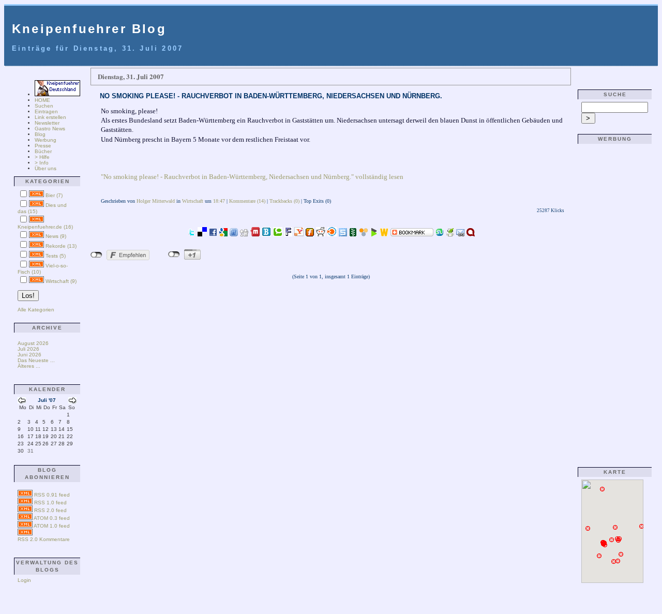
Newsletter (47, 123)
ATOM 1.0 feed (52, 526)
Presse (43, 145)
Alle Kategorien (36, 309)
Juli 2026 (28, 349)
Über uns (45, 168)
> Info (42, 163)
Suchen (44, 106)
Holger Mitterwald (156, 201)
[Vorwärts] (72, 402)
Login (24, 580)
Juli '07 (47, 400)
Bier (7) (54, 195)
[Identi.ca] (471, 233)
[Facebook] (213, 233)
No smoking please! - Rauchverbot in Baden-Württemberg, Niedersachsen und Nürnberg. (271, 96)
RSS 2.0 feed (50, 510)
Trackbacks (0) (284, 201)
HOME (42, 100)
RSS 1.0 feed (50, 502)
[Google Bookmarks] (223, 233)
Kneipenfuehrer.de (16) (45, 227)
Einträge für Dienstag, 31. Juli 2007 (97, 48)
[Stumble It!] (439, 233)
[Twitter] (191, 233)
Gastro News (50, 128)
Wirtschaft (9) (61, 281)
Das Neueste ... (36, 360)
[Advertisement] (612, 301)
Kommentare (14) (247, 201)
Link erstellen (50, 117)
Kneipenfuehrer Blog (89, 29)
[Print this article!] (450, 233)
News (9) (56, 236)
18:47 (219, 201)
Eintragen (46, 111)
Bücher (43, 151)
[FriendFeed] (234, 233)
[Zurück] (22, 402)
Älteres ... (29, 366)
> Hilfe (42, 157)
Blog (40, 134)
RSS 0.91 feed (52, 495)
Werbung (45, 140)
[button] (599, 556)
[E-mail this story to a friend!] (460, 233)
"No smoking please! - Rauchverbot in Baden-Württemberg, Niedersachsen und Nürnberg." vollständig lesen (252, 177)
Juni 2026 (29, 354)
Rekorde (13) (61, 246)
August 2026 (33, 343)
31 (30, 451)
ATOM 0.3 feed (52, 518)
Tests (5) (56, 256)
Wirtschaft (192, 201)
